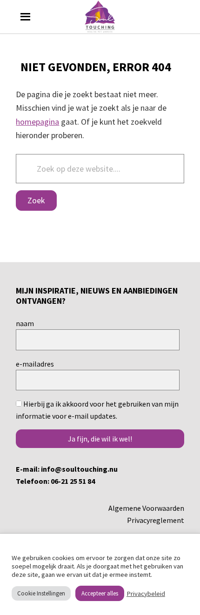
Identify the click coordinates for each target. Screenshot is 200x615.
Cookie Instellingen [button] (41, 593)
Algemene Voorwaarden (146, 508)
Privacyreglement (155, 520)
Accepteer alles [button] (99, 593)
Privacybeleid (146, 593)
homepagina (37, 121)
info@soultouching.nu (79, 469)
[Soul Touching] (100, 16)
